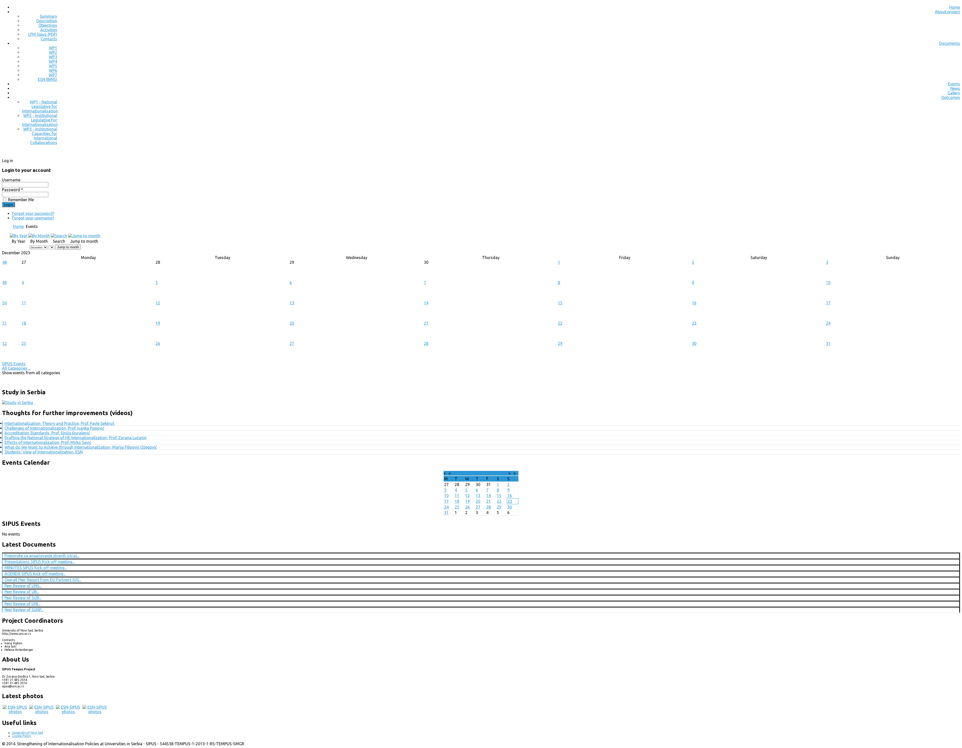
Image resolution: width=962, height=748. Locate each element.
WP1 (53, 48)
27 (292, 343)
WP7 (53, 75)
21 (426, 323)
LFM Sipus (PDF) (42, 34)
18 (24, 323)
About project (947, 12)
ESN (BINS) (47, 79)
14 (426, 303)
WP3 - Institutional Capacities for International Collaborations (40, 136)
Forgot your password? (33, 213)
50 (4, 303)
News (955, 88)
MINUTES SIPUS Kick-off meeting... (36, 567)
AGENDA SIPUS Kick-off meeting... (35, 573)
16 (694, 303)
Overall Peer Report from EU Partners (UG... (43, 579)
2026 (488, 473)
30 (694, 343)
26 (158, 343)
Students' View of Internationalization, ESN (44, 452)
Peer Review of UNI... (22, 603)
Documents (949, 43)
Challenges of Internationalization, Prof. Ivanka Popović (54, 428)
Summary (48, 16)
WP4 (53, 61)
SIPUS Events (14, 363)
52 (4, 343)
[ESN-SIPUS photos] (15, 711)
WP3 (53, 57)
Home (954, 7)
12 (158, 303)
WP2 (53, 52)
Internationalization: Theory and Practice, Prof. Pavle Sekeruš (59, 423)
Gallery (953, 93)
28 (426, 343)
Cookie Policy (21, 735)
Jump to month (68, 247)
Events (954, 84)
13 (292, 303)
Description (46, 21)
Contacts (49, 39)
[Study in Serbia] (17, 402)
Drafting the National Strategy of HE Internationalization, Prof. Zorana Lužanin (76, 437)
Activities (48, 30)
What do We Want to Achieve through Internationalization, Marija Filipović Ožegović (81, 447)
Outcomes (950, 97)
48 (4, 262)
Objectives (47, 25)
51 (4, 323)
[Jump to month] (84, 235)
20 (292, 323)
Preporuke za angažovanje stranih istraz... (42, 555)
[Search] (59, 235)
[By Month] (39, 235)
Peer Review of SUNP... (24, 609)
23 (694, 323)
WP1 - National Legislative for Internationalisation (40, 106)
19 (158, 323)
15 (560, 303)
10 (828, 282)
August (476, 473)
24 (828, 323)
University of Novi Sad (27, 732)
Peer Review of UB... (22, 591)
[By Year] (18, 235)
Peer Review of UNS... (23, 585)
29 (560, 343)
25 (24, 343)
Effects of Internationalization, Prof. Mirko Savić (48, 442)
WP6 (53, 70)
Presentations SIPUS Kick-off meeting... (39, 561)
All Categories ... (16, 368)
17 (828, 303)
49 (4, 282)
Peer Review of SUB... (23, 597)
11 (24, 303)
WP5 (53, 66)
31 (828, 343)
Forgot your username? (33, 218)
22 (560, 323)
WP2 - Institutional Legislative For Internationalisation (40, 120)
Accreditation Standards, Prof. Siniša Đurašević (47, 433)
